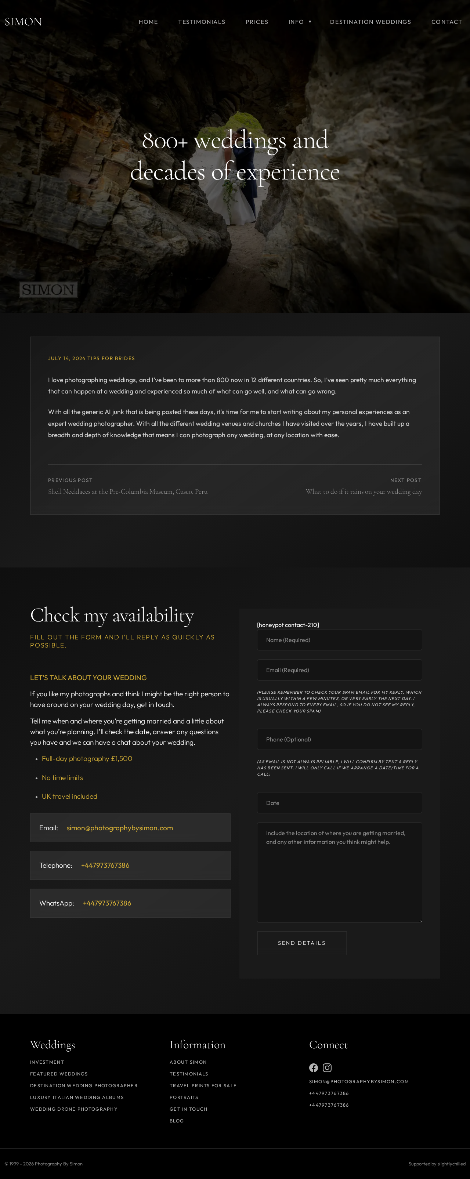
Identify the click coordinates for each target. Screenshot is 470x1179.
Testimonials (189, 1074)
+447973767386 (329, 1093)
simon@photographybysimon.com (120, 827)
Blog (177, 1121)
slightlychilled (452, 1164)
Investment (47, 1062)
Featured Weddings (59, 1074)
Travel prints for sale (203, 1085)
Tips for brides (111, 358)
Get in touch (188, 1109)
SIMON (23, 21)
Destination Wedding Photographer (84, 1085)
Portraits (184, 1097)
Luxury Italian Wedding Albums (77, 1097)
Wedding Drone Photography (74, 1109)
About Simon (188, 1062)
